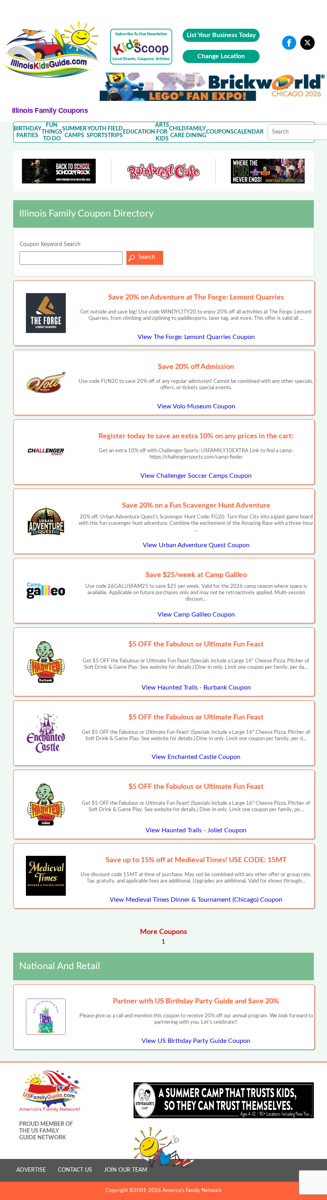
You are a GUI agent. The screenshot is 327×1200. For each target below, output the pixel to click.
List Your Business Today (221, 35)
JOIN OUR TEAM (125, 1170)
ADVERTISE (31, 1170)
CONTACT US (75, 1170)
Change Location (221, 56)
